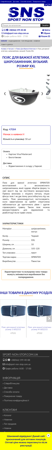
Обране (46, 33)
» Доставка (7, 388)
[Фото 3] (48, 84)
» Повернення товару (12, 396)
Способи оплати (26, 1)
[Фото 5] (48, 92)
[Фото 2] (48, 79)
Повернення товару (39, 1)
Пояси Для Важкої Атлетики (26, 49)
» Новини (7, 428)
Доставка (16, 1)
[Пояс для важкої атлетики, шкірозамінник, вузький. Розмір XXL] (23, 95)
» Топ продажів (9, 424)
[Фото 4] (48, 88)
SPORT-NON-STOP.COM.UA (20, 354)
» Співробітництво (11, 384)
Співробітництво (6, 1)
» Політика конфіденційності (16, 401)
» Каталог (7, 415)
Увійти (47, 30)
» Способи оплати (11, 392)
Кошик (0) (45, 36)
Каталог (11, 49)
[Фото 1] (48, 75)
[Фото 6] (48, 97)
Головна (3, 49)
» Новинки (7, 420)
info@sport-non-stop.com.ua (16, 33)
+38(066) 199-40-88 (17, 30)
